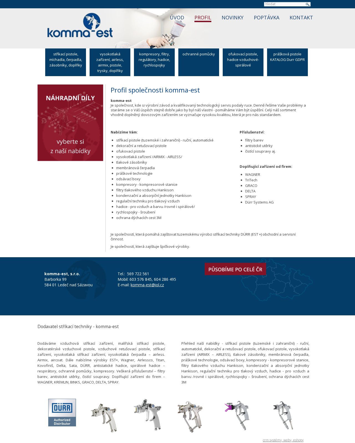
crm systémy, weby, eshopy (283, 440)
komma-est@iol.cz (147, 284)
